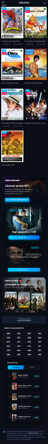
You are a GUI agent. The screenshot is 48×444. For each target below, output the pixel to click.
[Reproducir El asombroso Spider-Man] (12, 22)
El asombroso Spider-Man (10, 41)
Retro (32, 367)
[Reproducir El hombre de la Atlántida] (36, 64)
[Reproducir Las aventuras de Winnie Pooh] (36, 22)
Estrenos (16, 367)
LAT (24, 3)
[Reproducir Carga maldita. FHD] (12, 146)
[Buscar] (44, 3)
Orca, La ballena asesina (9, 83)
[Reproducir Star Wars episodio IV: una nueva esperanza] (36, 104)
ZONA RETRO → (24, 269)
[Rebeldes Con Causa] (11, 301)
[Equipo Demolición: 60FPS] (37, 301)
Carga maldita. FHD (8, 165)
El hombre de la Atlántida (33, 83)
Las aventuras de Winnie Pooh (35, 41)
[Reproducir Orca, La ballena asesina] (12, 64)
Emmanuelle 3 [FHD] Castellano (12, 123)
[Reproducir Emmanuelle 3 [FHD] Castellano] (12, 104)
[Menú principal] (4, 3)
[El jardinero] (24, 301)
